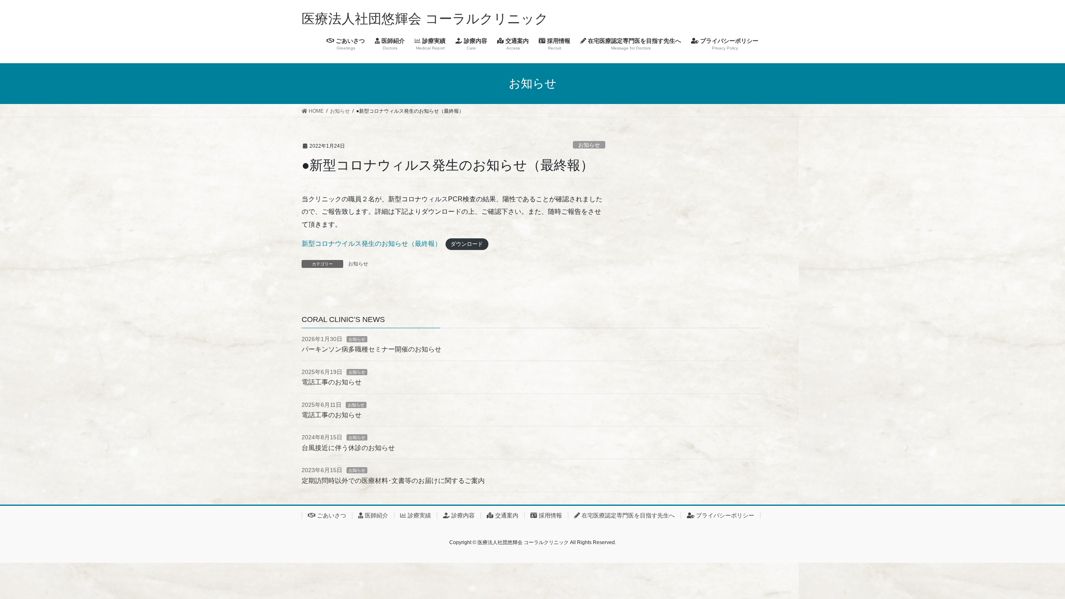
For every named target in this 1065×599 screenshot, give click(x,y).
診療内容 (462, 515)
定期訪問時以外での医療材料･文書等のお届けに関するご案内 (393, 480)
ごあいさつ (330, 515)
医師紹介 (375, 515)
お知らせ (589, 145)
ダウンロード (467, 244)
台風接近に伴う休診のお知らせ (348, 447)
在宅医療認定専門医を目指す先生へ (627, 515)
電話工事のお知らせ (332, 382)
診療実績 (418, 515)
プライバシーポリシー (724, 515)
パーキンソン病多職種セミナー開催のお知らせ (371, 349)
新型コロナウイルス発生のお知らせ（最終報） (371, 243)
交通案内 (505, 515)
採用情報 (549, 515)
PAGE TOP (1034, 574)
